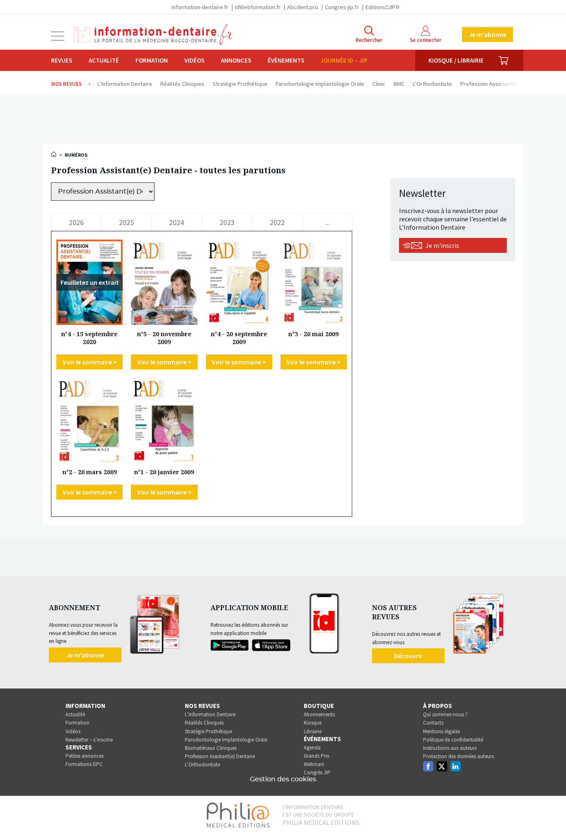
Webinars (314, 764)
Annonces (236, 60)
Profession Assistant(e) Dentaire (220, 756)
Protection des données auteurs (458, 756)
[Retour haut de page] (551, 812)
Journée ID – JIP (344, 60)
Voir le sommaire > (90, 362)
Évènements (286, 60)
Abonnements (319, 714)
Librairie (313, 731)
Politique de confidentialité (453, 739)
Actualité (104, 60)
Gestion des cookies (283, 779)
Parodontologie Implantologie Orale (226, 739)
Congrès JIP (317, 772)
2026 (76, 222)
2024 (176, 222)
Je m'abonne (487, 34)
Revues (61, 60)
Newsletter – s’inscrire (89, 739)
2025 (126, 222)
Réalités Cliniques (204, 722)
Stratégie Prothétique (208, 731)
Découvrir (408, 656)
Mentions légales (441, 731)
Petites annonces (84, 755)
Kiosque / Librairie (456, 60)
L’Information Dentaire (210, 714)
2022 (277, 222)
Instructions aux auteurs (450, 748)
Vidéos (194, 60)
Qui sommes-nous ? (445, 714)
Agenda (312, 747)
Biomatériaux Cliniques (211, 748)
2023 (227, 222)
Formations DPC (84, 764)
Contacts (433, 722)
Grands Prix (316, 755)
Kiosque (313, 722)
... (327, 222)
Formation (151, 60)
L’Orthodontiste (202, 764)
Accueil (54, 154)
